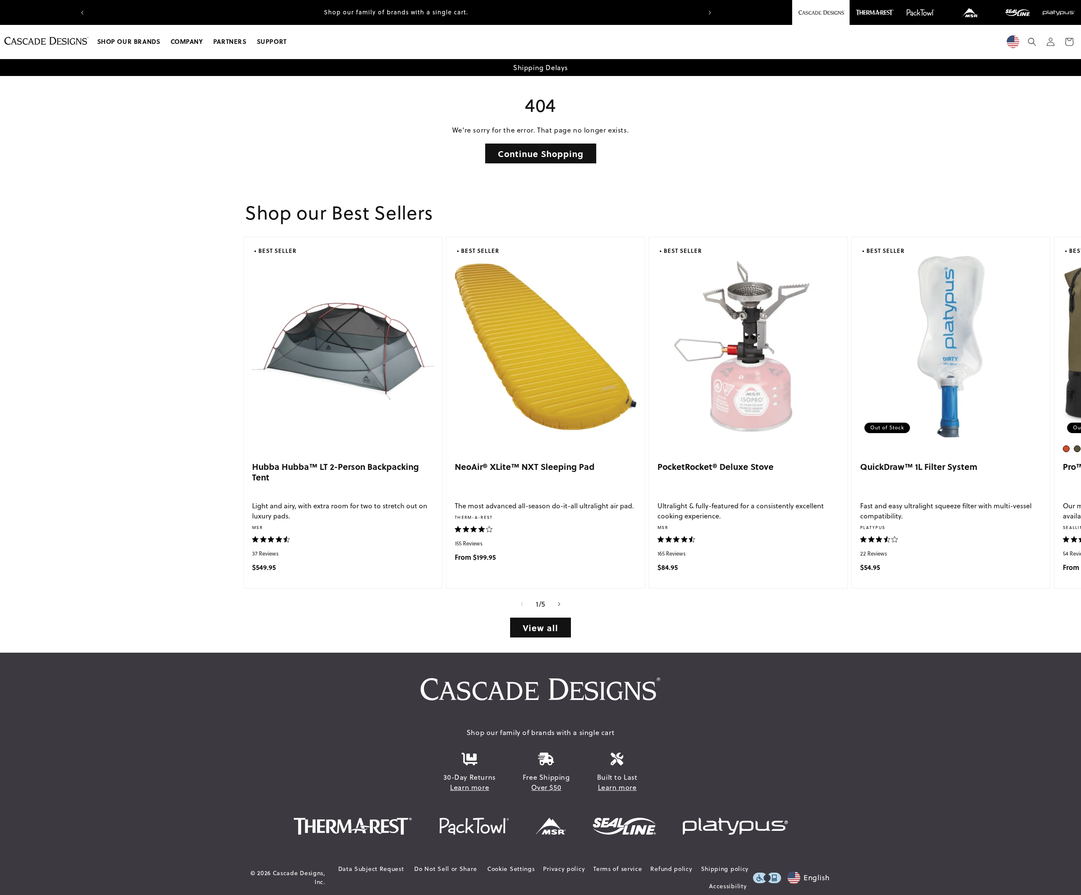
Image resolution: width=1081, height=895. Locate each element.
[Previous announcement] (82, 13)
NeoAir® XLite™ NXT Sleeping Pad (525, 466)
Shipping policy (725, 869)
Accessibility (728, 886)
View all (540, 627)
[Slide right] (559, 604)
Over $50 (546, 787)
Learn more (469, 787)
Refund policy (671, 869)
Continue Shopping (541, 153)
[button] (129, 42)
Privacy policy (564, 869)
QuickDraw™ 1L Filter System (919, 466)
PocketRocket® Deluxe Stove (715, 466)
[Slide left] (522, 604)
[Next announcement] (710, 13)
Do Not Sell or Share (445, 869)
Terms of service (617, 869)
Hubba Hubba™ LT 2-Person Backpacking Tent (335, 472)
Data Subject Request (371, 869)
